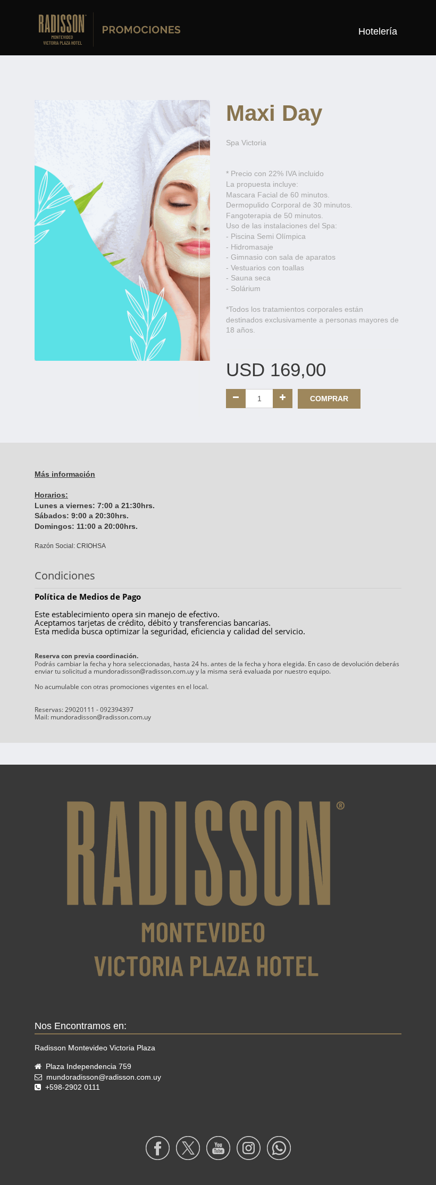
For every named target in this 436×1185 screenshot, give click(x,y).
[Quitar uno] (236, 398)
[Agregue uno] (282, 398)
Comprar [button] (329, 398)
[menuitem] (377, 32)
